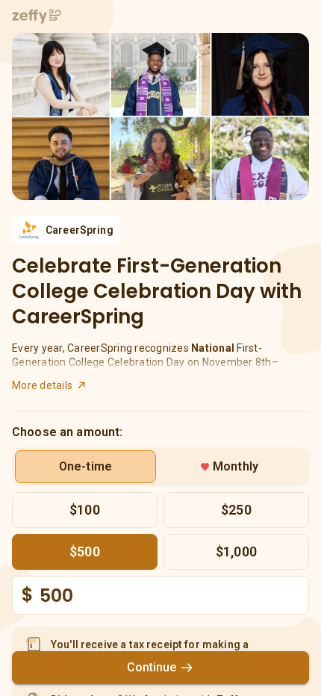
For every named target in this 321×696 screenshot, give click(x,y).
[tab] (85, 466)
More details (42, 385)
